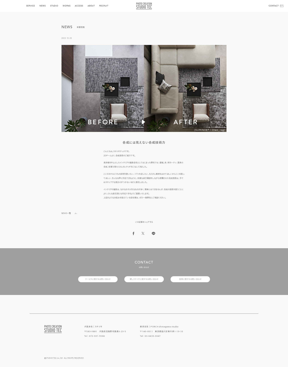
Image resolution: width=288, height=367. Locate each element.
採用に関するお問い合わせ (190, 279)
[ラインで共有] (153, 233)
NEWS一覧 (66, 213)
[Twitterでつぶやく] (143, 233)
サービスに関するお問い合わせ (98, 279)
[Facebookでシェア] (133, 233)
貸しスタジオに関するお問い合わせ (144, 279)
